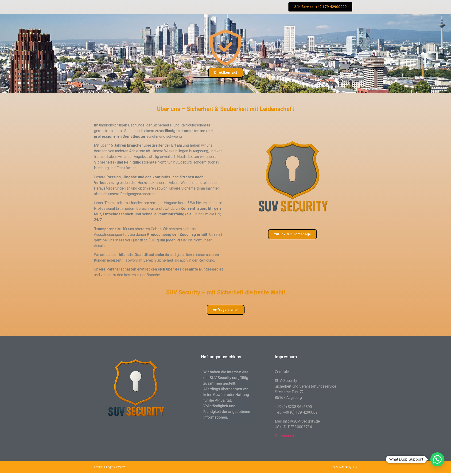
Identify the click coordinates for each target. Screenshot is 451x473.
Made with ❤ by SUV (344, 467)
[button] (437, 459)
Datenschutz (285, 436)
